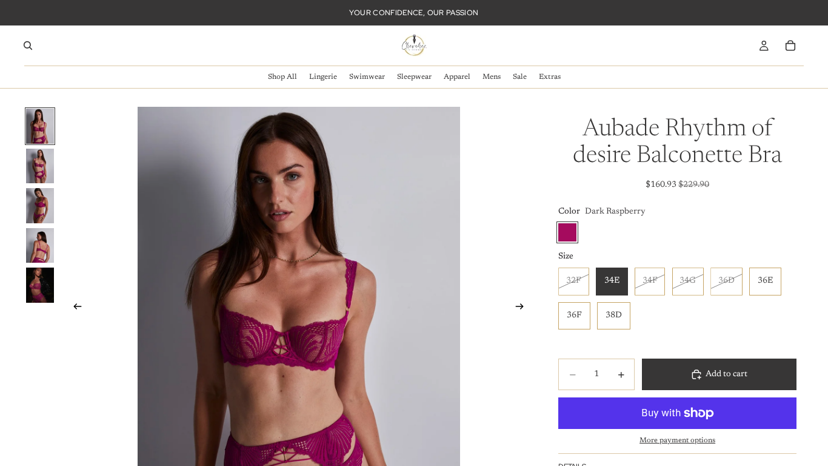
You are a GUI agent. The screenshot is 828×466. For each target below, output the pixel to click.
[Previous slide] (74, 308)
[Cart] (790, 45)
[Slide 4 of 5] (40, 245)
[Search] (28, 45)
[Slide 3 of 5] (40, 205)
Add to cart (726, 374)
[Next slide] (523, 308)
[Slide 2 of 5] (40, 166)
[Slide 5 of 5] (40, 285)
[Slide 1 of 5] (40, 126)
